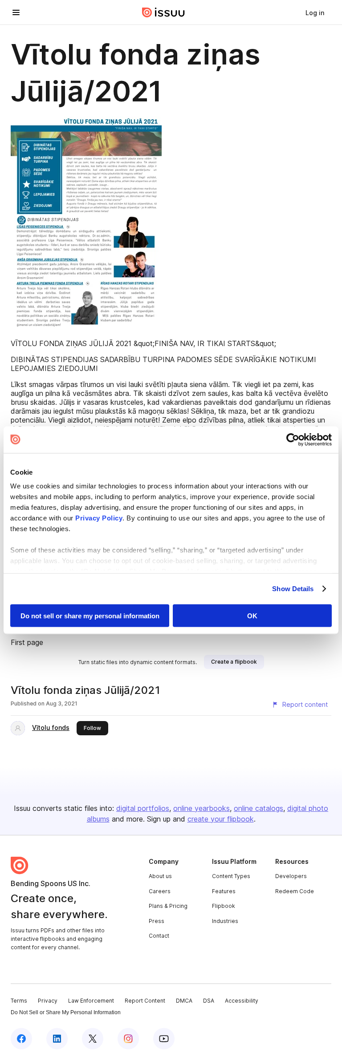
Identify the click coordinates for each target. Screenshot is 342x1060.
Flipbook (223, 906)
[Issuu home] (163, 12)
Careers (160, 891)
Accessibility (241, 1000)
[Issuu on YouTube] (164, 1038)
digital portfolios (142, 808)
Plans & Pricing (168, 906)
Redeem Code (294, 891)
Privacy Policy (98, 518)
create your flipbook (220, 818)
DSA (208, 1000)
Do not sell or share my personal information (89, 615)
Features (224, 891)
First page (27, 642)
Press (156, 921)
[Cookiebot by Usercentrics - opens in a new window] (293, 439)
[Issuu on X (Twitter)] (92, 1038)
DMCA (184, 1000)
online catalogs (258, 808)
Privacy (47, 1000)
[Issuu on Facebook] (21, 1038)
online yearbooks (201, 808)
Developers (291, 876)
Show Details (293, 588)
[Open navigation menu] (16, 12)
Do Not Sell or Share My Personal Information (66, 1012)
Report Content (145, 1000)
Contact (159, 935)
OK (252, 615)
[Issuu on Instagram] (128, 1038)
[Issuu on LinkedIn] (57, 1038)
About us (160, 876)
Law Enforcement (91, 1000)
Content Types (231, 876)
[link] (314, 12)
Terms (19, 1000)
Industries (225, 921)
